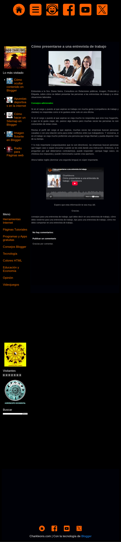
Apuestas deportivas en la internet (16, 102)
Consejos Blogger (14, 246)
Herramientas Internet (12, 220)
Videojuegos (11, 284)
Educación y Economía (11, 269)
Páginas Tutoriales (15, 229)
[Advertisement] (60, 29)
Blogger (86, 536)
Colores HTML (12, 260)
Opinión (8, 277)
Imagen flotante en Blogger (15, 136)
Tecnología (10, 253)
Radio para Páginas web (15, 152)
